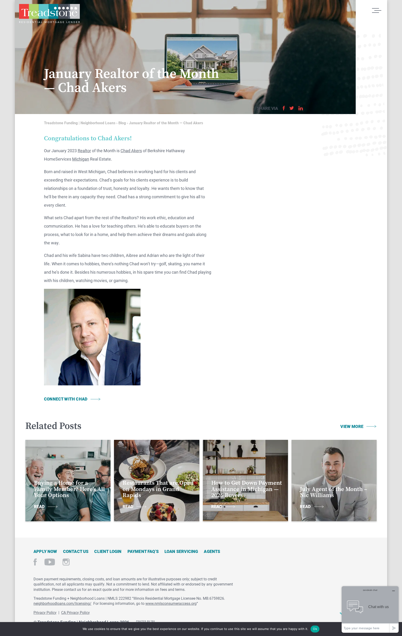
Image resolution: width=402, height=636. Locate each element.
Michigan (80, 159)
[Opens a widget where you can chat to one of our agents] (370, 609)
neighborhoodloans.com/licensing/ (62, 603)
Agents (212, 551)
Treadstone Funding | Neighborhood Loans (49, 13)
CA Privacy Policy (75, 612)
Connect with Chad (65, 399)
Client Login (107, 551)
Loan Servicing (181, 551)
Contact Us (76, 551)
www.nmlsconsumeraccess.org (171, 603)
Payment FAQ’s (143, 551)
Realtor (84, 150)
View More (351, 426)
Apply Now (45, 551)
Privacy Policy (45, 612)
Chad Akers (131, 150)
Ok (315, 629)
